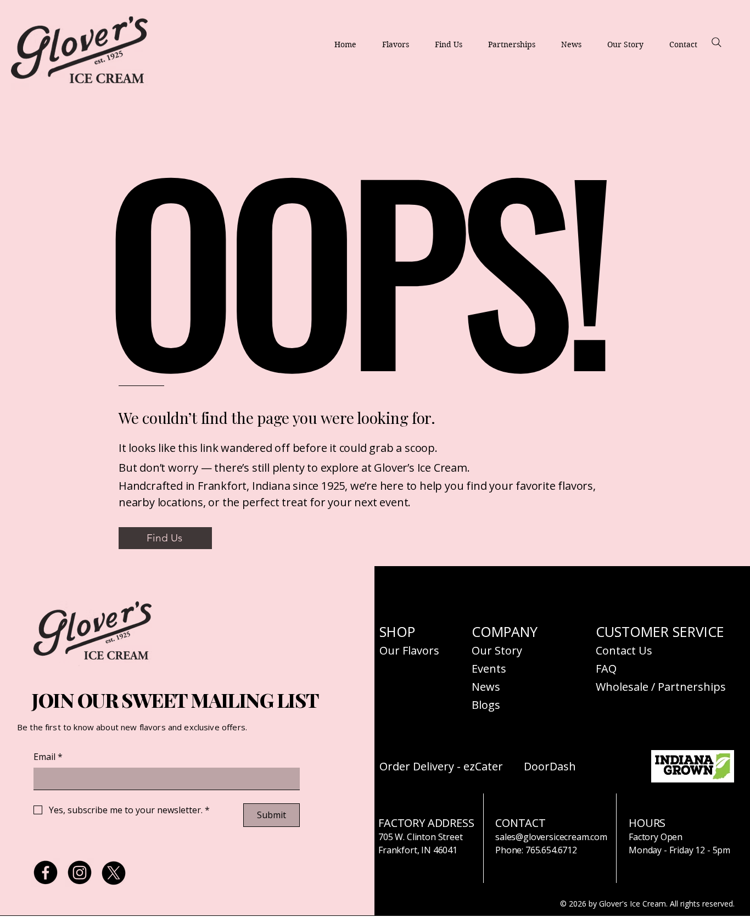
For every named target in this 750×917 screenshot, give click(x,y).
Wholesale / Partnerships (661, 686)
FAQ (606, 668)
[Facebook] (45, 872)
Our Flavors (409, 650)
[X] (113, 872)
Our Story (497, 650)
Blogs (486, 704)
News (486, 686)
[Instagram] (79, 872)
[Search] (716, 42)
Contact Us (624, 650)
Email (48, 757)
